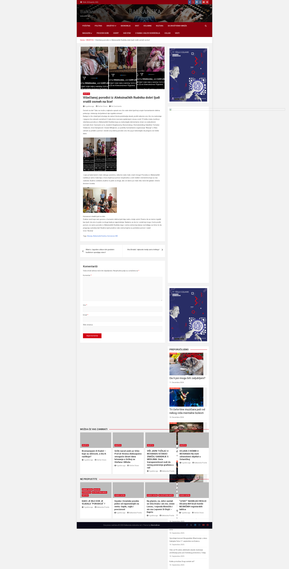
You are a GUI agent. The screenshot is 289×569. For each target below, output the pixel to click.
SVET (137, 26)
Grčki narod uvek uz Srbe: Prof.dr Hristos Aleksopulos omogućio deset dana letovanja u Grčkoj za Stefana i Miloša (128, 456)
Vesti (177, 33)
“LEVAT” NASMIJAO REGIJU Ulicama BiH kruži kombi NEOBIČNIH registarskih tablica (192, 505)
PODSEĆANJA (86, 492)
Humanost (111, 236)
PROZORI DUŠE (103, 33)
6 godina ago (89, 106)
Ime (85, 305)
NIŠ (116, 236)
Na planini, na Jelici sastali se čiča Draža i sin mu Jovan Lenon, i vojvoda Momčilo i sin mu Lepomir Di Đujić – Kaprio (161, 506)
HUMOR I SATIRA (87, 489)
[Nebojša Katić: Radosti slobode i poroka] (186, 422)
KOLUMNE (147, 26)
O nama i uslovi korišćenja (147, 33)
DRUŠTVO (110, 26)
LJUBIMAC (173, 353)
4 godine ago (121, 465)
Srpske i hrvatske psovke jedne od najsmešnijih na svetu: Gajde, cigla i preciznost (126, 505)
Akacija (89, 236)
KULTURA (159, 26)
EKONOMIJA (126, 26)
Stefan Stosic (102, 106)
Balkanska (90, 11)
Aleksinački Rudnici (100, 236)
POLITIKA (98, 26)
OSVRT (116, 33)
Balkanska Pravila (168, 471)
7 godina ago (185, 513)
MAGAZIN (86, 33)
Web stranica (88, 325)
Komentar (87, 275)
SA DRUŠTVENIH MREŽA (177, 26)
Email (85, 315)
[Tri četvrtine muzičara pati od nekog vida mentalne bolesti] (186, 387)
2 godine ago (88, 460)
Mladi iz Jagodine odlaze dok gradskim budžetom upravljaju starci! (100, 251)
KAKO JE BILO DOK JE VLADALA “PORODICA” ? (93, 502)
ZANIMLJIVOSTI (174, 388)
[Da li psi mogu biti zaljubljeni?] (186, 353)
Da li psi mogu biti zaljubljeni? (187, 378)
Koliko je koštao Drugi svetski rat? (182, 561)
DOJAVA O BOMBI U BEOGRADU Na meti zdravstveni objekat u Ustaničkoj (190, 455)
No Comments (116, 106)
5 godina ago (88, 507)
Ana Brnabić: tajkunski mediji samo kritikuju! (143, 250)
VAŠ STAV (127, 33)
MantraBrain (155, 525)
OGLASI (167, 33)
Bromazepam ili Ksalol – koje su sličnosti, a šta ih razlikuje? (94, 454)
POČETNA (86, 26)
